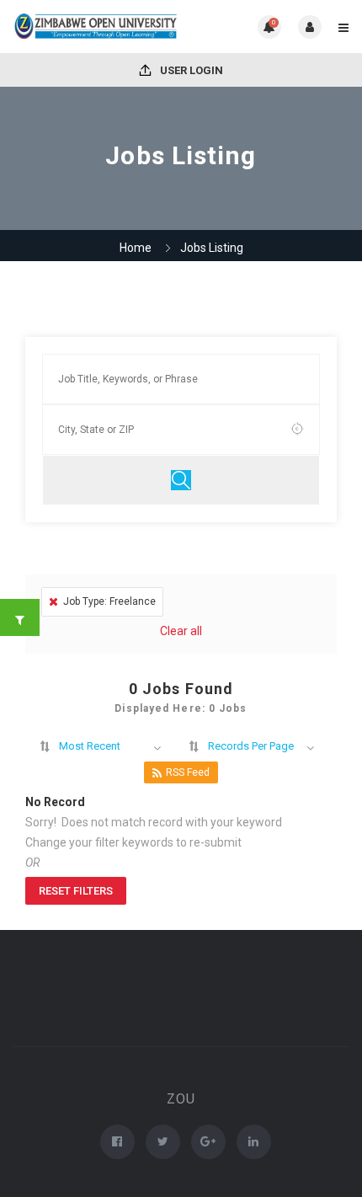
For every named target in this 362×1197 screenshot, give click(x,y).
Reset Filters (76, 890)
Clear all (181, 631)
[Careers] (97, 26)
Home (136, 247)
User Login (190, 70)
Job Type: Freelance (109, 601)
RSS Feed (188, 772)
